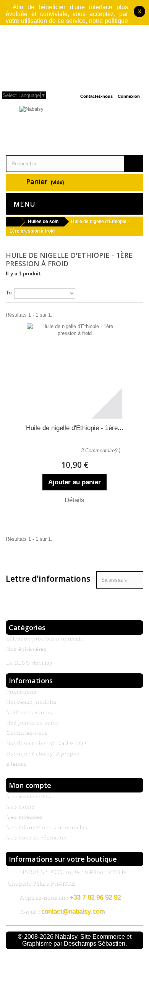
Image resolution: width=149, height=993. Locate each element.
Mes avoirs (20, 806)
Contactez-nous (96, 96)
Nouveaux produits (31, 702)
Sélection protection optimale (44, 638)
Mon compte (30, 785)
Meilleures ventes (29, 712)
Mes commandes (28, 796)
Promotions (21, 691)
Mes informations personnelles (46, 827)
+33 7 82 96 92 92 (95, 897)
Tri (9, 293)
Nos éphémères (26, 648)
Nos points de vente (32, 722)
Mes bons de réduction (36, 837)
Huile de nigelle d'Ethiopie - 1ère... (74, 428)
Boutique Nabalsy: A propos (42, 753)
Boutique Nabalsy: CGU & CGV (46, 743)
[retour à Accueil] (13, 221)
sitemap (16, 763)
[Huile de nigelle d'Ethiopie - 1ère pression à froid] (74, 371)
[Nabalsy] (74, 129)
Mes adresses (24, 816)
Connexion (129, 96)
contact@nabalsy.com (73, 911)
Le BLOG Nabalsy (29, 662)
